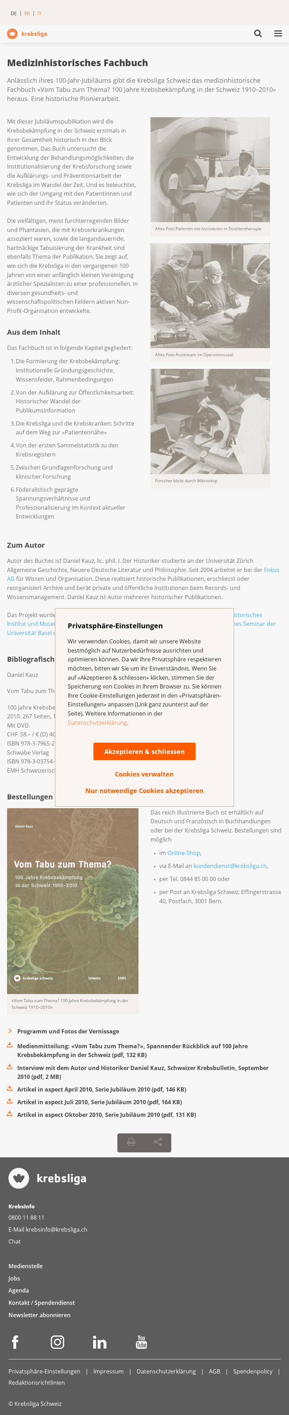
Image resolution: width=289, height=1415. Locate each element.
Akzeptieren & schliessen (144, 751)
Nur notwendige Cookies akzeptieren (144, 790)
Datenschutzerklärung (97, 722)
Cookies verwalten (144, 774)
